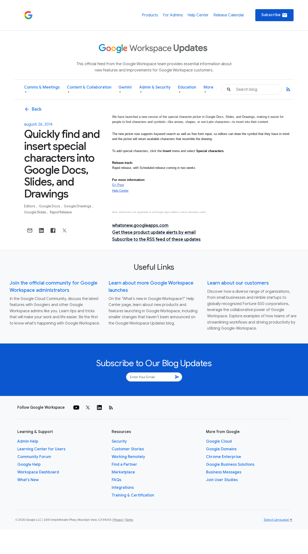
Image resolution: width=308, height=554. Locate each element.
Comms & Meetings (42, 89)
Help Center (198, 15)
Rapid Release (61, 212)
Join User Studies (222, 480)
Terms (129, 520)
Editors (30, 206)
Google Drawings (78, 206)
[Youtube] (76, 407)
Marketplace (123, 472)
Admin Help (27, 441)
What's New (28, 480)
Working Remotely (128, 456)
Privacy (118, 520)
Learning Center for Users (41, 449)
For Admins (173, 15)
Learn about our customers (238, 283)
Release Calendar (228, 15)
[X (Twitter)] (88, 407)
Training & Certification (133, 495)
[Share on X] (64, 230)
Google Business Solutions (230, 464)
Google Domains (221, 449)
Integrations (123, 487)
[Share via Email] (30, 230)
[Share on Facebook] (53, 230)
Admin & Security (155, 89)
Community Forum (34, 456)
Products (150, 15)
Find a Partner (124, 464)
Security (119, 441)
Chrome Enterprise (223, 456)
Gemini (125, 89)
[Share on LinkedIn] (41, 230)
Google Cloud (219, 441)
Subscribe (274, 15)
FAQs (116, 480)
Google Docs (50, 206)
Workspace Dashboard (38, 472)
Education (187, 89)
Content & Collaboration (89, 89)
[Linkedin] (99, 407)
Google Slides (35, 212)
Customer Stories (128, 449)
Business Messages (223, 472)
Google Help (29, 464)
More (208, 89)
